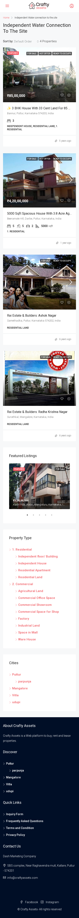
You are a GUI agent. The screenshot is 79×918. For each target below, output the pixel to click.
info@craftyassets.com (22, 877)
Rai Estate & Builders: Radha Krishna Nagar (37, 412)
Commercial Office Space (36, 598)
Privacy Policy (15, 835)
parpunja (24, 681)
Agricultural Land (30, 591)
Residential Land (30, 577)
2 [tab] (35, 517)
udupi (16, 702)
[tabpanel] (39, 486)
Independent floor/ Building (38, 556)
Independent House (32, 563)
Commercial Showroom (35, 605)
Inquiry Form (14, 814)
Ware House (27, 639)
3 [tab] (42, 517)
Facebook (31, 902)
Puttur (16, 674)
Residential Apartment (34, 570)
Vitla (15, 695)
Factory (23, 618)
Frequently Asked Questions (24, 821)
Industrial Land (29, 625)
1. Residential (22, 549)
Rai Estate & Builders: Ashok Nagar (31, 315)
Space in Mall (28, 632)
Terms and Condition (20, 828)
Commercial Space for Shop (38, 612)
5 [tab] (54, 517)
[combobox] (27, 41)
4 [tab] (48, 517)
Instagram (52, 902)
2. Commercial (22, 584)
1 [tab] (29, 517)
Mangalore (20, 688)
